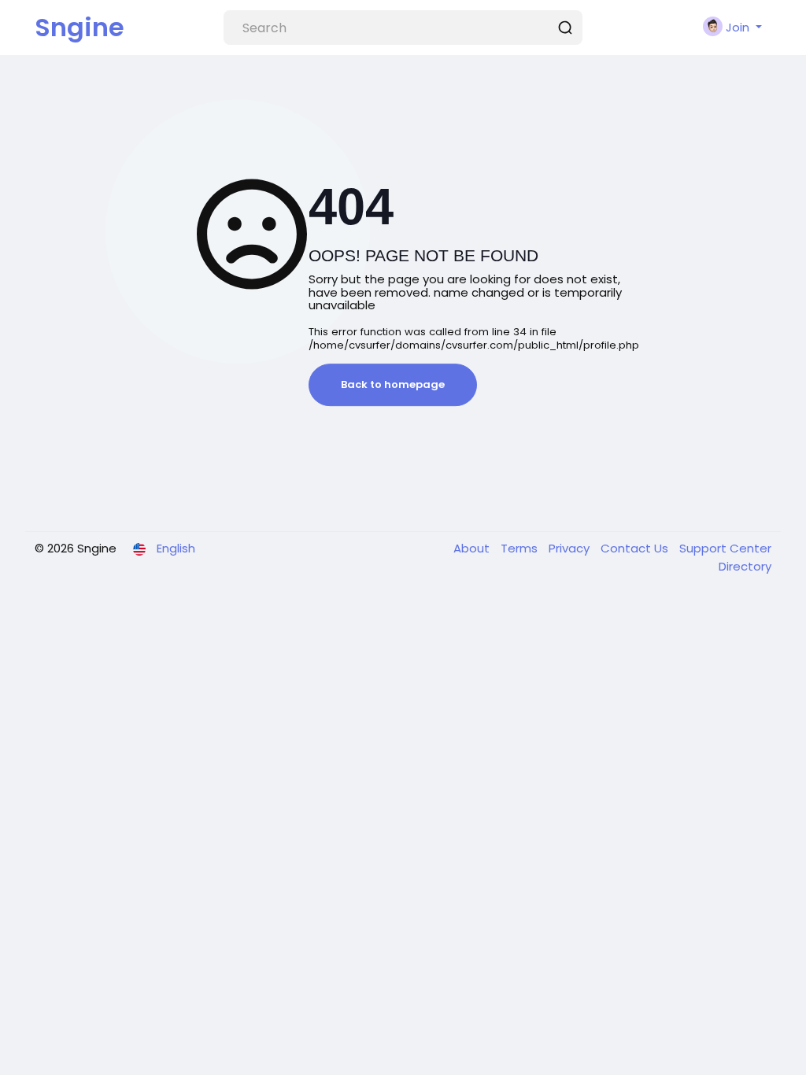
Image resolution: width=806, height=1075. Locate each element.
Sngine (79, 27)
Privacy (571, 548)
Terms (521, 548)
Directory (745, 566)
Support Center (725, 548)
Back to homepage (393, 384)
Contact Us (636, 548)
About (473, 548)
